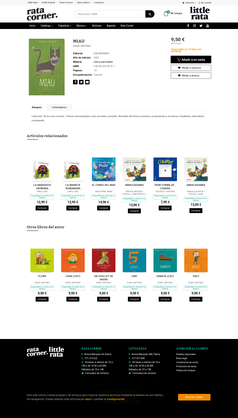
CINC (134, 276)
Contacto (99, 2)
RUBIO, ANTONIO (82, 46)
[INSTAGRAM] (194, 25)
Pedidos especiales (186, 354)
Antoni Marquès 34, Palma (97, 354)
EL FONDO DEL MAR (103, 185)
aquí (88, 399)
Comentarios (59, 107)
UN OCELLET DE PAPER (103, 278)
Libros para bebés (103, 61)
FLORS (42, 276)
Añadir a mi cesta (193, 59)
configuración (116, 399)
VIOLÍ (196, 276)
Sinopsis (37, 107)
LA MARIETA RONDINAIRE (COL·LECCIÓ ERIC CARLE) (73, 187)
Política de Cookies (185, 370)
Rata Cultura (83, 2)
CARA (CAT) (73, 276)
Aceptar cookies (194, 397)
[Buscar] (149, 14)
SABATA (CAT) (165, 276)
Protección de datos (186, 366)
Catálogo (46, 25)
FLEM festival (48, 2)
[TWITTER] (201, 25)
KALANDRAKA (101, 53)
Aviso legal (181, 358)
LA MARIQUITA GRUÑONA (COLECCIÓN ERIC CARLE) (42, 187)
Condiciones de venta (187, 362)
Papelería (64, 25)
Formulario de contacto (97, 373)
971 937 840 (138, 358)
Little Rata (33, 2)
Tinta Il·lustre (66, 2)
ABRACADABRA (134, 185)
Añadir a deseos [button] (190, 75)
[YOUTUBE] (207, 25)
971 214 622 (91, 358)
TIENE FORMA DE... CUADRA (165, 187)
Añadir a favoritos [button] (191, 67)
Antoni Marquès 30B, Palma (146, 354)
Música (80, 25)
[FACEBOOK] (188, 25)
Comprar (42, 208)
